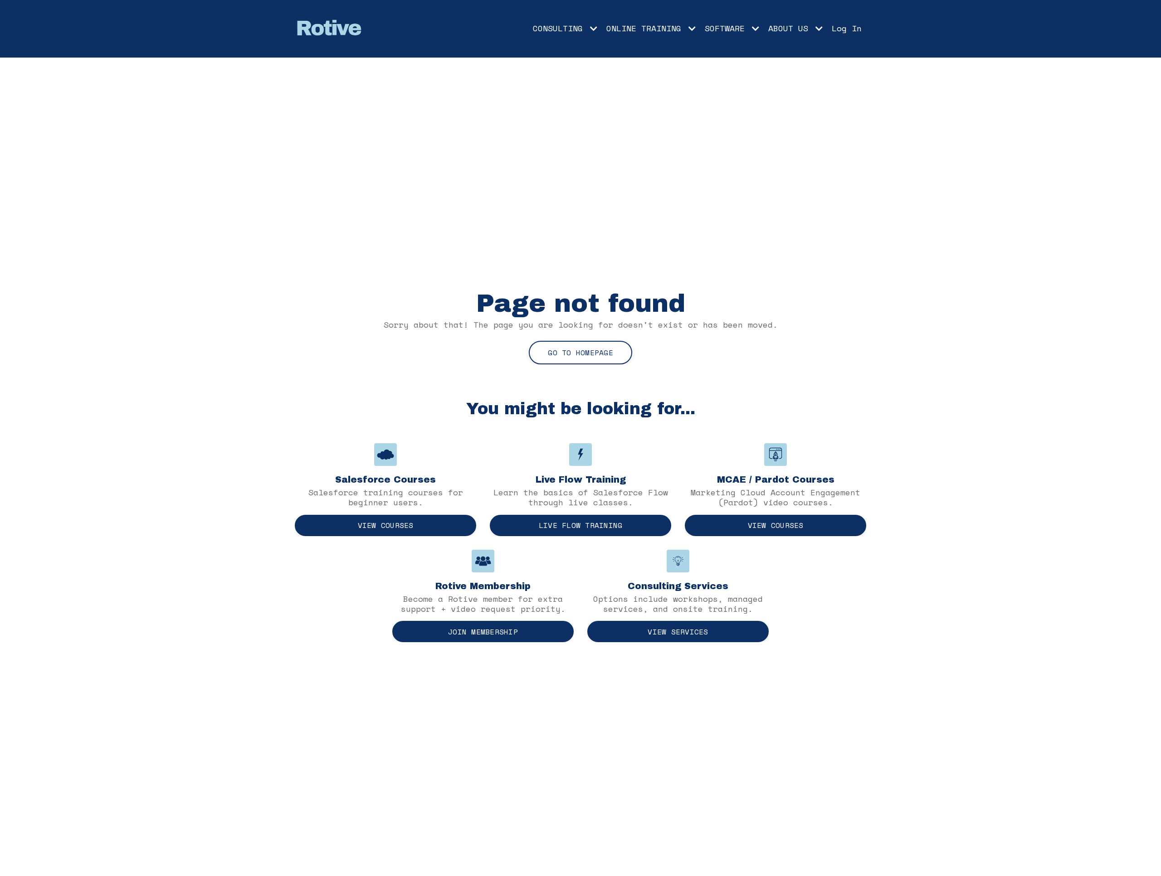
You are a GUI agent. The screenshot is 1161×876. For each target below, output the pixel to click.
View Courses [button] (386, 525)
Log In (847, 28)
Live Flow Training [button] (581, 525)
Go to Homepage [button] (580, 352)
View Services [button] (678, 631)
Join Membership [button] (483, 631)
